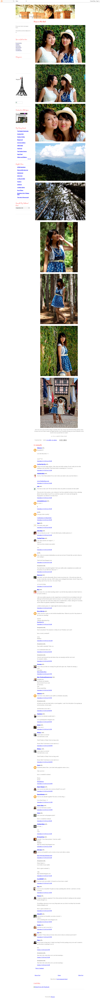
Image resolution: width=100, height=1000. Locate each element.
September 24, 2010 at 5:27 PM (44, 674)
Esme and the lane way (22, 170)
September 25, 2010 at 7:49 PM (44, 921)
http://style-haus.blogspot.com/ (44, 855)
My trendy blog (40, 837)
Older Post (80, 975)
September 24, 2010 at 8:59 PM (44, 721)
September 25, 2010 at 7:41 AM (44, 875)
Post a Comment (40, 968)
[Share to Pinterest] (66, 440)
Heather (39, 925)
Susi (38, 932)
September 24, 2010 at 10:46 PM (44, 791)
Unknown (39, 448)
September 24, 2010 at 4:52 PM (44, 651)
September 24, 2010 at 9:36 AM (44, 624)
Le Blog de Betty (21, 178)
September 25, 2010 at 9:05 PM (44, 929)
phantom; (19, 184)
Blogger (53, 996)
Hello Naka (39, 530)
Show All (29, 158)
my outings (54, 440)
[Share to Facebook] (64, 440)
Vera (38, 886)
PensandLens (40, 781)
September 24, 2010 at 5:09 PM (44, 661)
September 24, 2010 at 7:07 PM (44, 698)
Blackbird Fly (40, 622)
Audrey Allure (40, 805)
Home (59, 975)
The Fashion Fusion (22, 151)
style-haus (39, 849)
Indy (38, 486)
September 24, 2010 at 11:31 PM (44, 802)
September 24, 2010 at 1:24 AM (44, 483)
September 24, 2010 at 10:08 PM (44, 745)
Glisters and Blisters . (22, 157)
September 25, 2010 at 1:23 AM (44, 833)
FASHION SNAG (40, 473)
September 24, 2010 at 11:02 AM (44, 640)
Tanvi (38, 523)
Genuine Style (20, 134)
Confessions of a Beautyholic (44, 517)
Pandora (19, 181)
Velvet (38, 813)
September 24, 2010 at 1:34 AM (44, 497)
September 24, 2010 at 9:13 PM (44, 729)
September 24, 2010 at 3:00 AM (44, 527)
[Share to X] (63, 440)
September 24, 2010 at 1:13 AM (44, 470)
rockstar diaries (21, 187)
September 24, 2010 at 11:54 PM (44, 809)
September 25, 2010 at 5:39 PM (44, 910)
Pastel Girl (19, 148)
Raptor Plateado (41, 786)
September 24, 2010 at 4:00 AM (44, 549)
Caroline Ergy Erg (41, 464)
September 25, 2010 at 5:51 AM (44, 857)
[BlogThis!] (61, 440)
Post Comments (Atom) (62, 979)
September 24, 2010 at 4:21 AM (44, 562)
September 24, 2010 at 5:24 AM (44, 608)
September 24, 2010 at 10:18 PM (44, 783)
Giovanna (39, 664)
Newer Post (37, 975)
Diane (38, 940)
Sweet (38, 765)
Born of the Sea (40, 611)
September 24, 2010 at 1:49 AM (44, 508)
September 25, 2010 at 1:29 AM (44, 846)
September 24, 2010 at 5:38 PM (44, 690)
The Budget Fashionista (22, 131)
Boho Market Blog (41, 671)
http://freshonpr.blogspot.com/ (44, 677)
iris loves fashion (21, 142)
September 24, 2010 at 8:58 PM (44, 710)
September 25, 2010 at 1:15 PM (44, 892)
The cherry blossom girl (23, 197)
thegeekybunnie (41, 794)
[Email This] (60, 440)
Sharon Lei (39, 575)
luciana (38, 725)
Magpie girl (20, 139)
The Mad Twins (41, 538)
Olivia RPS (39, 914)
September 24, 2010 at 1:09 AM (44, 461)
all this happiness (21, 167)
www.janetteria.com (42, 501)
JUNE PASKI (20, 145)
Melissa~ (39, 732)
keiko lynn (19, 175)
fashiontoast (20, 173)
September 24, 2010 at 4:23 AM (44, 571)
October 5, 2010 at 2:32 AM (43, 957)
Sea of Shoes (20, 190)
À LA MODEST (40, 879)
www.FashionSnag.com (43, 481)
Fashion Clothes (21, 137)
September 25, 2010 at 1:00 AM (44, 821)
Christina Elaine (41, 824)
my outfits (48, 440)
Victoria (39, 895)
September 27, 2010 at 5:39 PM (44, 937)
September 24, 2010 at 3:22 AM (44, 535)
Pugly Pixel (19, 154)
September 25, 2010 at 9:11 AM (44, 883)
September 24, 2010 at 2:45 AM (44, 520)
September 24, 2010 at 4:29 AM (44, 586)
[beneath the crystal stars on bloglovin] (21, 95)
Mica (38, 589)
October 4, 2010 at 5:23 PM (43, 949)
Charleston (39, 713)
